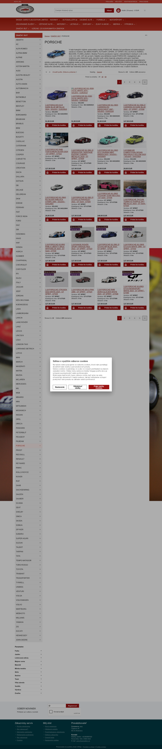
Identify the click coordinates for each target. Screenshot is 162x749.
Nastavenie (59, 387)
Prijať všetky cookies (99, 387)
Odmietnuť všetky (77, 387)
